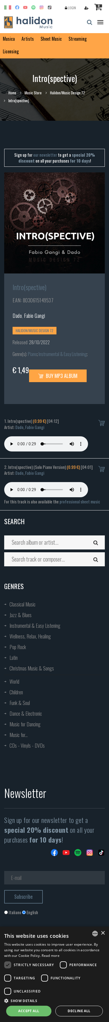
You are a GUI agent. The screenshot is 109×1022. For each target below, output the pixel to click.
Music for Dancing (25, 724)
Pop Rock (18, 647)
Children (16, 692)
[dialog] (54, 974)
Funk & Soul (20, 702)
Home (12, 92)
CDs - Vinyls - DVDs (27, 745)
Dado (17, 315)
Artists (28, 38)
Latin (14, 657)
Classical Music (22, 604)
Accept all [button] (28, 1011)
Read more (51, 955)
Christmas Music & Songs (32, 668)
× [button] (103, 933)
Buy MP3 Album (61, 375)
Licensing (11, 51)
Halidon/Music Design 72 (67, 92)
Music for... (19, 734)
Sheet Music (51, 38)
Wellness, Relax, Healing (30, 636)
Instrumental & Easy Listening (63, 354)
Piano (32, 354)
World (14, 681)
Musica (9, 38)
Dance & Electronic (26, 713)
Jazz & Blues (21, 615)
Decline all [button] (79, 1011)
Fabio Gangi (34, 315)
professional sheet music (80, 501)
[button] (54, 1000)
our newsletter (45, 155)
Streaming (77, 38)
